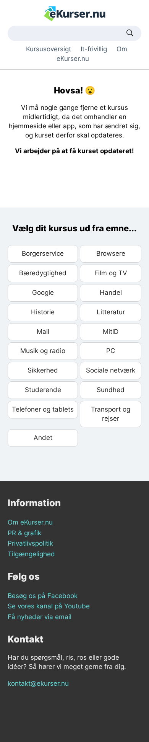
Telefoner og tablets (43, 409)
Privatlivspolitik (30, 543)
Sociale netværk (110, 370)
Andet (43, 437)
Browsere (110, 253)
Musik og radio (42, 351)
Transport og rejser (110, 413)
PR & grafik (24, 533)
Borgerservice (43, 253)
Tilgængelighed (31, 554)
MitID (110, 331)
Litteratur (111, 312)
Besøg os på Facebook (43, 596)
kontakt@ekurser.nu (38, 683)
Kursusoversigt (48, 49)
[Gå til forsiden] (75, 13)
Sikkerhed (43, 370)
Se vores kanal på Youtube (49, 606)
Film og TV (110, 273)
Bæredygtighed (42, 273)
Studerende (43, 390)
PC (110, 351)
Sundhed (111, 390)
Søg (130, 33)
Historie (43, 312)
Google (43, 292)
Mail (43, 331)
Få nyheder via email (39, 617)
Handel (111, 292)
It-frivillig (94, 49)
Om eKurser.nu (30, 522)
